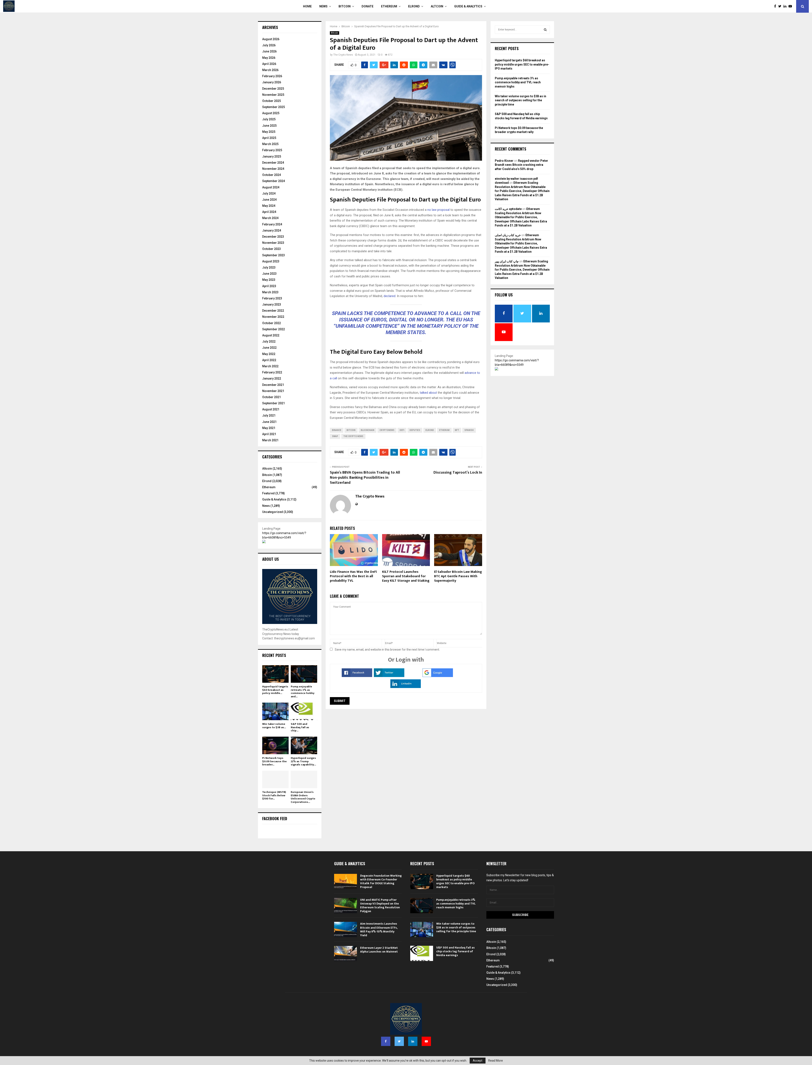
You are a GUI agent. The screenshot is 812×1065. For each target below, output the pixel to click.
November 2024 (273, 168)
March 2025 (270, 144)
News (323, 6)
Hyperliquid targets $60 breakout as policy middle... (275, 689)
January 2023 (271, 304)
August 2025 (270, 113)
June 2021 (269, 422)
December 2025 (273, 88)
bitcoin (351, 430)
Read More (495, 1060)
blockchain (367, 430)
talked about (428, 393)
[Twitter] (780, 6)
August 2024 (270, 187)
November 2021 (273, 391)
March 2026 (270, 70)
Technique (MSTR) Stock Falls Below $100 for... (274, 795)
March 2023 (270, 292)
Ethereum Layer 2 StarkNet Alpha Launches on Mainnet (379, 949)
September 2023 (273, 255)
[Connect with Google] (437, 676)
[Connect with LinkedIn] (405, 687)
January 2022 (271, 378)
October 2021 (271, 397)
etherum (444, 430)
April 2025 (269, 138)
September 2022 (273, 329)
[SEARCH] (545, 29)
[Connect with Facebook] (357, 676)
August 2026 (270, 39)
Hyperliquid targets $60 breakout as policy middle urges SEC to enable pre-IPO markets (522, 64)
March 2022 (270, 366)
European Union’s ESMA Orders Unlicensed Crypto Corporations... (303, 797)
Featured (268, 493)
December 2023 (273, 236)
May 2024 (268, 205)
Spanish (469, 430)
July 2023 (269, 267)
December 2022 (273, 310)
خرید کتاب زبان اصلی (508, 235)
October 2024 (271, 175)
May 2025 (268, 131)
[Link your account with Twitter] (389, 676)
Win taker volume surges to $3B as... (274, 726)
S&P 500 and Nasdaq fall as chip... (300, 727)
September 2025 (273, 107)
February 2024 (272, 224)
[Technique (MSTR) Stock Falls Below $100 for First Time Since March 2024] (275, 779)
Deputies (415, 430)
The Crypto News (343, 54)
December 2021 (273, 385)
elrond (429, 430)
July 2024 (269, 193)
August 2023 (270, 261)
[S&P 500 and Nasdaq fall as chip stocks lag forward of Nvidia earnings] (304, 711)
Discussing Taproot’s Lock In (457, 472)
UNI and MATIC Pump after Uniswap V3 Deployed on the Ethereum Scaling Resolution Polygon (380, 905)
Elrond (414, 6)
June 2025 (269, 125)
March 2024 (270, 218)
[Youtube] (791, 6)
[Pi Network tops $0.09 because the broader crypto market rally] (275, 745)
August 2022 (270, 335)
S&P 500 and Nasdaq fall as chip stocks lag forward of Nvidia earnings (455, 951)
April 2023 (269, 286)
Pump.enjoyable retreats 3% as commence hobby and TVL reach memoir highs (518, 82)
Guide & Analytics (468, 6)
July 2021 (269, 415)
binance (336, 430)
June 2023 (269, 273)
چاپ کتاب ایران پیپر (507, 261)
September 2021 (273, 403)
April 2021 (269, 434)
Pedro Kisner (504, 160)
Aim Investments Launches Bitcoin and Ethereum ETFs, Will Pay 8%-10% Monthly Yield (378, 929)
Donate (367, 6)
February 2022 (272, 372)
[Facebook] (776, 6)
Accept (477, 1060)
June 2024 (269, 199)
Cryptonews (387, 430)
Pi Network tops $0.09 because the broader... (274, 761)
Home (307, 6)
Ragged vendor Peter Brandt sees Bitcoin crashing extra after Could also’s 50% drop (521, 165)
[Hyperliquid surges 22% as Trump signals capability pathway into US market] (304, 745)
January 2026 (271, 82)
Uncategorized (272, 512)
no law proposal (438, 210)
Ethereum (389, 6)
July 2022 (269, 341)
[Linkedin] (786, 6)
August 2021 (270, 409)
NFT (457, 430)
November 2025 (273, 94)
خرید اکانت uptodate (508, 209)
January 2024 (271, 230)
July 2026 (269, 45)
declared (389, 296)
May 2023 (268, 279)
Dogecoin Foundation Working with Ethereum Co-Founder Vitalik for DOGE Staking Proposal (381, 881)
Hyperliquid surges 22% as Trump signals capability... (303, 761)
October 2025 (271, 101)
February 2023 (272, 298)
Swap (335, 436)
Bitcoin (345, 6)
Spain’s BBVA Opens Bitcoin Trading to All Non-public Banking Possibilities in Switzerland (365, 477)
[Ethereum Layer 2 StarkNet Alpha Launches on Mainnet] (345, 953)
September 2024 (273, 181)
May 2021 (268, 428)
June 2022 (269, 347)
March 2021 (270, 440)
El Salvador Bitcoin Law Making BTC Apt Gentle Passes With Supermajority (458, 576)
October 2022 (271, 323)
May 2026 (268, 57)
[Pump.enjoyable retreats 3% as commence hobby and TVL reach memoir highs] (304, 674)
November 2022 (273, 316)
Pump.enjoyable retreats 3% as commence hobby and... (302, 691)
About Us (270, 559)
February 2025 (272, 150)
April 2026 (269, 64)
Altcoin (437, 6)
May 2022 (268, 354)
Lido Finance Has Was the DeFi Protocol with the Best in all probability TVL (353, 576)
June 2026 (269, 51)
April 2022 (269, 360)
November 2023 (273, 242)
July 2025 (269, 119)
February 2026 (272, 76)
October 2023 (271, 249)
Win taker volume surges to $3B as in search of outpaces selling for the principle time (520, 100)
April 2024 (269, 212)
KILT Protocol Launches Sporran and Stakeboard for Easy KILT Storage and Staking (405, 576)
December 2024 (273, 162)
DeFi (402, 430)
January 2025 (271, 156)
